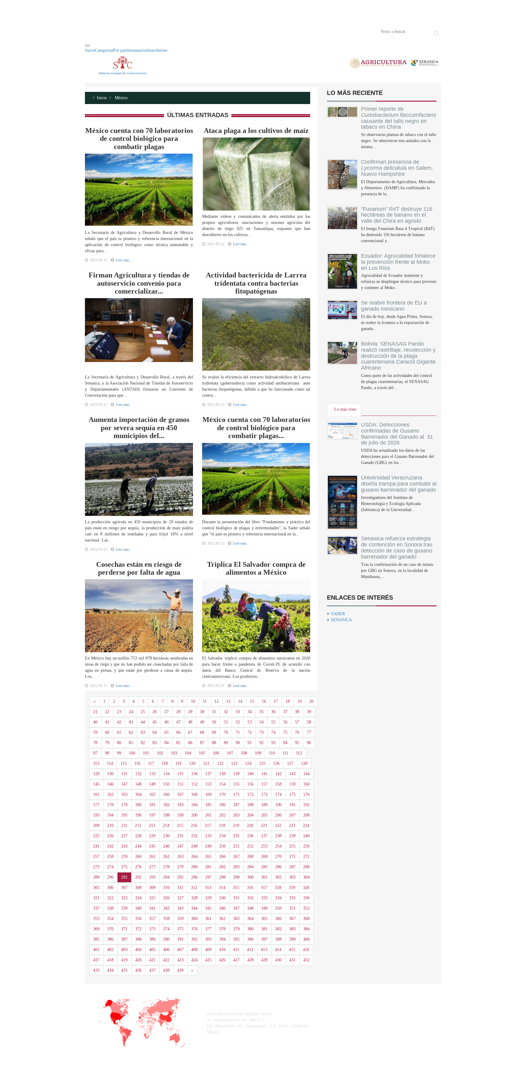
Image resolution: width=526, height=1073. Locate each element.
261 (152, 856)
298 (222, 877)
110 (272, 753)
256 (306, 846)
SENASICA (341, 620)
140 (250, 774)
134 (166, 774)
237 (264, 836)
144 (306, 774)
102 (160, 753)
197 (152, 815)
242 (110, 846)
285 (264, 867)
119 (178, 763)
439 (180, 970)
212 (138, 825)
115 (124, 763)
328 (194, 898)
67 (190, 732)
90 (238, 742)
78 (95, 742)
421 (152, 960)
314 (222, 887)
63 (143, 732)
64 (155, 732)
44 (143, 722)
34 (249, 711)
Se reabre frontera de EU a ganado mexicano (394, 306)
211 (124, 825)
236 (250, 836)
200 (194, 815)
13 (228, 701)
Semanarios (137, 50)
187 (236, 805)
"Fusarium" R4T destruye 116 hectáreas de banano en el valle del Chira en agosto (396, 215)
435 (124, 970)
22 (107, 711)
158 (278, 784)
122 (220, 763)
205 (264, 815)
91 (249, 742)
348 (250, 908)
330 (222, 898)
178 (110, 805)
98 (107, 753)
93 (273, 742)
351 (292, 908)
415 (292, 949)
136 (194, 774)
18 (288, 701)
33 (238, 711)
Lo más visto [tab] (345, 409)
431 (292, 960)
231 (180, 836)
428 (250, 960)
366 (278, 918)
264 (194, 856)
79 (107, 742)
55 (273, 722)
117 (151, 763)
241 (96, 846)
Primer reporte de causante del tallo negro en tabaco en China (398, 118)
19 (299, 701)
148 (138, 784)
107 (230, 753)
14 (240, 701)
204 (250, 815)
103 (174, 753)
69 (214, 732)
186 (222, 805)
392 (194, 939)
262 (166, 856)
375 (180, 929)
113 (96, 763)
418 (110, 960)
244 (138, 846)
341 (152, 908)
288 (306, 867)
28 (178, 711)
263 (180, 856)
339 (124, 908)
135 (180, 774)
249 (208, 846)
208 (306, 815)
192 (306, 805)
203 (236, 815)
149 (152, 784)
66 (178, 732)
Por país (120, 50)
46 (166, 722)
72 (249, 732)
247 (180, 846)
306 (110, 887)
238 (278, 836)
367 (292, 918)
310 (166, 887)
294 (166, 877)
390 (166, 939)
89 (226, 742)
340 (138, 908)
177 (96, 805)
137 (208, 774)
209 (96, 825)
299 (236, 877)
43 (131, 722)
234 (222, 836)
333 (264, 898)
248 (194, 846)
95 (297, 742)
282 (222, 867)
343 (180, 908)
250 (222, 846)
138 (222, 774)
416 (306, 949)
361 (208, 918)
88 (214, 742)
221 (264, 825)
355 (124, 918)
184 (194, 805)
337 (96, 908)
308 (138, 887)
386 (110, 939)
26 (155, 711)
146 (110, 784)
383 (292, 929)
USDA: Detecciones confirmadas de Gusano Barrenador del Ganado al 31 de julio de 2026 (397, 434)
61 (119, 732)
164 (138, 794)
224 (306, 825)
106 (216, 753)
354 (110, 918)
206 (278, 815)
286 (278, 867)
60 (107, 732)
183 (180, 805)
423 (180, 960)
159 (292, 784)
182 (166, 805)
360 (194, 918)
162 (110, 794)
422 (166, 960)
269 (264, 856)
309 (152, 887)
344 (194, 908)
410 (222, 949)
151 (180, 784)
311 (180, 887)
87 (202, 742)
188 (250, 805)
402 (110, 949)
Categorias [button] (104, 50)
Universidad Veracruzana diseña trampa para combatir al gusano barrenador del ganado (399, 484)
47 (178, 722)
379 (236, 929)
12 (216, 701)
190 (278, 805)
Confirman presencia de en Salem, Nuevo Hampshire (397, 168)
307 (124, 887)
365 (264, 918)
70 (226, 732)
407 (180, 949)
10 (193, 701)
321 (96, 898)
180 (138, 805)
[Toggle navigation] (87, 46)
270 (278, 856)
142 (278, 774)
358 (166, 918)
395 (236, 939)
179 (124, 805)
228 (138, 836)
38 (297, 711)
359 (180, 918)
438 (166, 970)
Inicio (94, 31)
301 (264, 877)
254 (278, 846)
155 (236, 784)
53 (249, 722)
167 (180, 794)
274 (110, 867)
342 (166, 908)
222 (278, 825)
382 (278, 929)
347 (236, 908)
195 (124, 815)
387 (124, 939)
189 (264, 805)
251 (236, 846)
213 (152, 825)
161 (96, 794)
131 (124, 774)
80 (119, 742)
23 (119, 711)
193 (96, 815)
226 (110, 836)
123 (234, 763)
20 (311, 701)
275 (124, 867)
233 (208, 836)
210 (110, 825)
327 (180, 898)
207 (292, 815)
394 (222, 939)
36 (273, 711)
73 (261, 732)
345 (208, 908)
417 (96, 960)
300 (250, 877)
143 (292, 774)
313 (208, 887)
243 (124, 846)
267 (236, 856)
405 (152, 949)
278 (166, 867)
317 (264, 887)
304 (306, 877)
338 (110, 908)
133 (152, 774)
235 (236, 836)
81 (131, 742)
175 (292, 794)
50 (214, 722)
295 (180, 877)
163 (124, 794)
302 (278, 877)
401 (96, 949)
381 (264, 929)
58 (309, 722)
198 (166, 815)
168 (194, 794)
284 (250, 867)
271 (292, 856)
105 (202, 753)
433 (96, 970)
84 (166, 742)
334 (278, 898)
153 (208, 784)
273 (96, 867)
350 (278, 908)
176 (306, 794)
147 (124, 784)
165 (152, 794)
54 (261, 722)
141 (264, 774)
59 (95, 732)
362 (222, 918)
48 (190, 722)
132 (138, 774)
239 (292, 836)
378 (222, 929)
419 (124, 960)
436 (138, 970)
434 (110, 970)
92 (261, 742)
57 (297, 722)
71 (238, 732)
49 (202, 722)
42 (119, 722)
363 (236, 918)
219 (236, 825)
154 (222, 784)
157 (264, 784)
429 (264, 960)
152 (194, 784)
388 (138, 939)
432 (306, 960)
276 (138, 867)
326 (166, 898)
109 (258, 753)
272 (306, 856)
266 (222, 856)
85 (178, 742)
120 (192, 763)
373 (152, 929)
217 (208, 825)
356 (138, 918)
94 (285, 742)
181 (152, 805)
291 (124, 877)
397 (264, 939)
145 (96, 784)
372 (138, 929)
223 (292, 825)
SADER (338, 613)
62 (131, 732)
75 (285, 732)
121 (206, 763)
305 (96, 887)
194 (110, 815)
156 (250, 784)
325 (152, 898)
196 (138, 815)
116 (137, 763)
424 (194, 960)
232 (194, 836)
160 (306, 784)
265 (208, 856)
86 (190, 742)
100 (132, 753)
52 (238, 722)
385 (96, 939)
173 (264, 794)
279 (180, 867)
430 (278, 960)
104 (188, 753)
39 (309, 711)
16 (264, 701)
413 (264, 949)
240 (306, 836)
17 (276, 701)
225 (96, 836)
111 (285, 753)
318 (278, 887)
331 (236, 898)
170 (222, 794)
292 (138, 877)
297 (208, 877)
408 (194, 949)
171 (236, 794)
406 (166, 949)
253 (264, 846)
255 (292, 846)
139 (236, 774)
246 (166, 846)
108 (244, 753)
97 (95, 753)
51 (226, 722)
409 (208, 949)
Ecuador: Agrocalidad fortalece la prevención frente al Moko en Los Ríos (398, 262)
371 (124, 929)
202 (222, 815)
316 (250, 887)
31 (214, 711)
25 (143, 711)
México (121, 98)
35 (261, 711)
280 (194, 867)
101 (146, 753)
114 (110, 763)
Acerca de (118, 31)
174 (278, 794)
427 (236, 960)
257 (96, 856)
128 (304, 763)
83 (155, 742)
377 (208, 929)
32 (226, 711)
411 (236, 949)
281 (208, 867)
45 (155, 722)
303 (292, 877)
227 (124, 836)
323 (124, 898)
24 (131, 711)
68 (202, 732)
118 (165, 763)
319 (292, 887)
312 (194, 887)
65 (166, 732)
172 (250, 794)
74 (273, 732)
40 (95, 722)
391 (180, 939)
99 (119, 753)
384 (306, 929)
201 (208, 815)
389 (152, 939)
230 (166, 836)
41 (107, 722)
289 (96, 877)
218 (222, 825)
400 (306, 939)
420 (138, 960)
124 (248, 763)
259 (124, 856)
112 (299, 753)
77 (309, 732)
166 (166, 794)
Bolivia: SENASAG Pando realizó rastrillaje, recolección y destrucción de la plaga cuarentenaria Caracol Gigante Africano (398, 356)
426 (222, 960)
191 (292, 805)
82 (143, 742)
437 (152, 970)
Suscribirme (157, 50)
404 (138, 949)
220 (250, 825)
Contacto (148, 31)
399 (292, 939)
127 (290, 763)
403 (124, 949)
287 (292, 867)
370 (110, 929)
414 (278, 949)
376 (194, 929)
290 (110, 877)
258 (110, 856)
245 (152, 846)
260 (138, 856)
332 (250, 898)
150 (166, 784)
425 (208, 960)
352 (306, 908)
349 (264, 908)
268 (250, 856)
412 (250, 949)
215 (180, 825)
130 (110, 774)
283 (236, 867)
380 (250, 929)
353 (96, 918)
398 (278, 939)
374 (166, 929)
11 (205, 701)
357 (152, 918)
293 (152, 877)
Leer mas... (124, 260)
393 (208, 939)
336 (306, 898)
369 (96, 929)
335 (292, 898)
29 (190, 711)
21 (95, 711)
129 (96, 774)
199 (180, 815)
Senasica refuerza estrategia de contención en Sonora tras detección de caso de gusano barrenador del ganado (397, 547)
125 (262, 763)
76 (297, 732)
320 (306, 887)
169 (208, 794)
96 (309, 742)
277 (152, 867)
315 (236, 887)
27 (166, 711)
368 (306, 918)
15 (252, 701)
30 (202, 711)
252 (250, 846)
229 (152, 836)
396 (250, 939)
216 (194, 825)
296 (194, 877)
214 (166, 825)
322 (110, 898)
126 (276, 763)
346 (222, 908)
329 (208, 898)
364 (250, 918)
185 (208, 805)
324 (138, 898)
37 (285, 711)
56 (285, 722)
